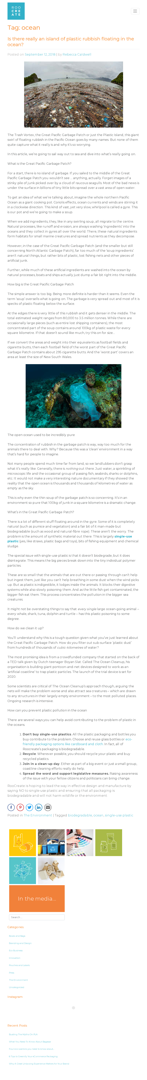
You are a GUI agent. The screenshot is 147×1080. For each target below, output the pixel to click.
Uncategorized (16, 987)
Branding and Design (20, 943)
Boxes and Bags (17, 936)
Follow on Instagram (74, 1014)
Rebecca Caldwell (77, 54)
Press (11, 972)
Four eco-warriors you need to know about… (31, 1049)
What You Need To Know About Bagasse (30, 1041)
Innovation (14, 958)
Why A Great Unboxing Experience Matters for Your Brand (39, 1063)
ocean (98, 815)
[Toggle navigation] (135, 11)
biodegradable (80, 815)
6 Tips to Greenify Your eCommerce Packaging (33, 1056)
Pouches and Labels (19, 965)
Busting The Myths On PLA (23, 1034)
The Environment (38, 815)
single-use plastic (119, 815)
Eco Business (16, 950)
